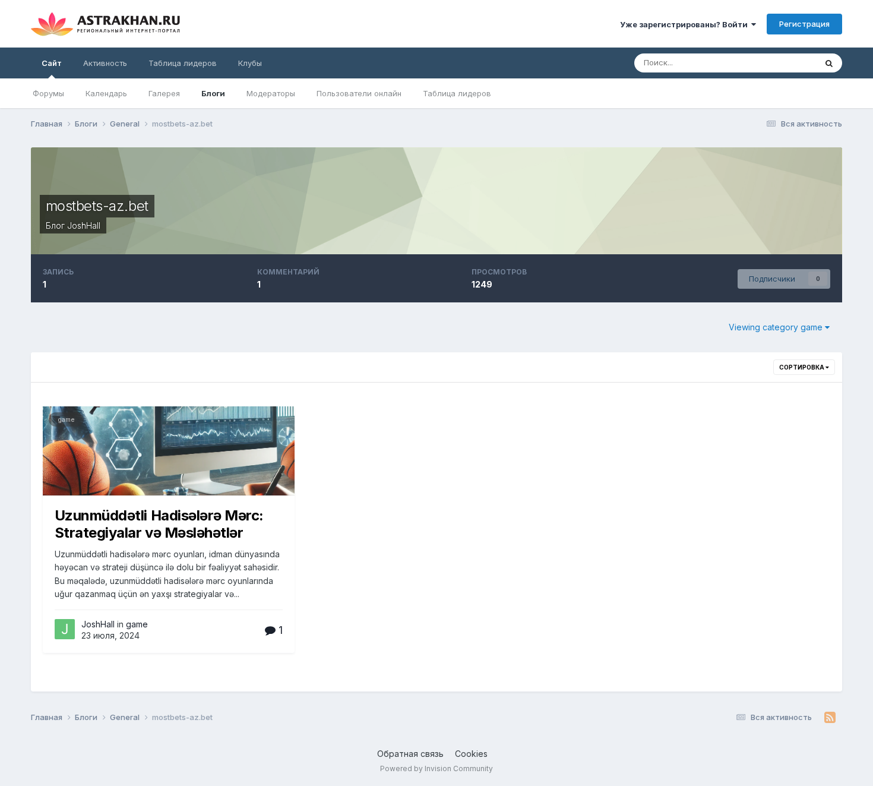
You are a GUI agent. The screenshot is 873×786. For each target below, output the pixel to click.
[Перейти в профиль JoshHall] (65, 629)
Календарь (106, 93)
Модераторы (270, 93)
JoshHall (83, 225)
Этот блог (783, 62)
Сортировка (802, 367)
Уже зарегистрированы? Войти (685, 24)
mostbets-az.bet (97, 205)
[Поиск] (829, 62)
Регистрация (804, 24)
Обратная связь (410, 754)
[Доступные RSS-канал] (830, 717)
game (66, 419)
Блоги (213, 93)
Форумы (48, 93)
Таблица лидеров (457, 93)
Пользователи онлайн (359, 93)
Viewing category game (777, 327)
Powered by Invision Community (436, 768)
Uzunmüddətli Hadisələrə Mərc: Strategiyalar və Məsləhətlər (159, 524)
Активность (105, 63)
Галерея (164, 93)
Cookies (471, 754)
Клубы (250, 63)
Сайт (52, 63)
